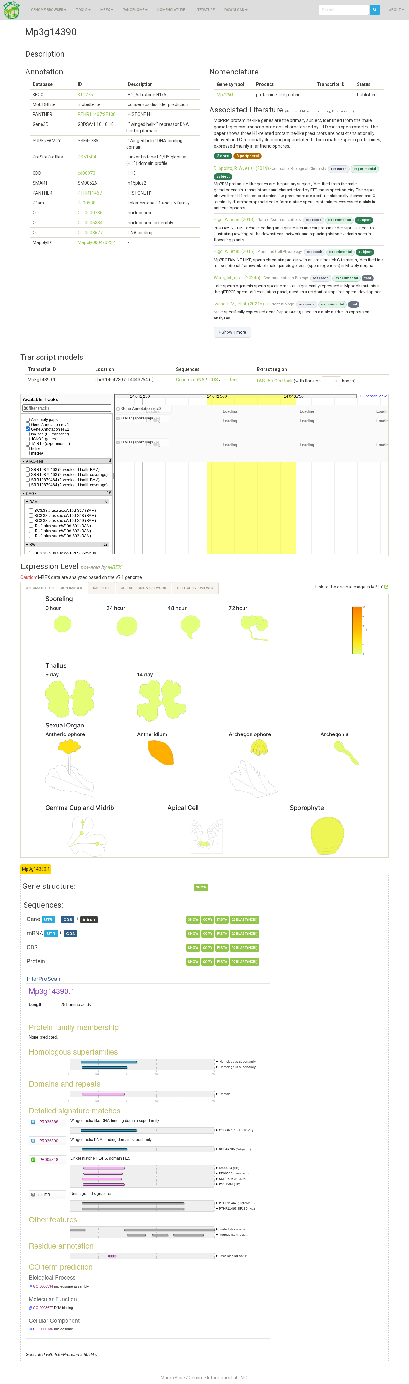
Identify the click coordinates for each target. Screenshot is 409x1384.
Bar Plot (101, 588)
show (201, 887)
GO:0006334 (90, 222)
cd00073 (86, 173)
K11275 (85, 94)
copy (207, 920)
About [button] (395, 10)
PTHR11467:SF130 (97, 114)
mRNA (197, 379)
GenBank (283, 380)
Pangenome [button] (133, 10)
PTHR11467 (90, 193)
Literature (205, 10)
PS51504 (87, 156)
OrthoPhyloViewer (195, 588)
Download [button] (234, 10)
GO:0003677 (90, 232)
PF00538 (87, 202)
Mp (225, 94)
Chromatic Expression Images (54, 588)
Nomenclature (171, 10)
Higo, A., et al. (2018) (234, 219)
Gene (181, 379)
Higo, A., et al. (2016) (234, 251)
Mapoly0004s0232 (96, 242)
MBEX (114, 567)
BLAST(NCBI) (246, 920)
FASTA (264, 380)
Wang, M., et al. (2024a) (237, 277)
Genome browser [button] (47, 10)
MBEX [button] (105, 10)
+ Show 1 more (232, 332)
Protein (230, 379)
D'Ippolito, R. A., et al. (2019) (241, 168)
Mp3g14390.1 (36, 869)
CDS (213, 379)
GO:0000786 (90, 212)
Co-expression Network (143, 588)
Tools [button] (82, 10)
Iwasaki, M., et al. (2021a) (239, 303)
